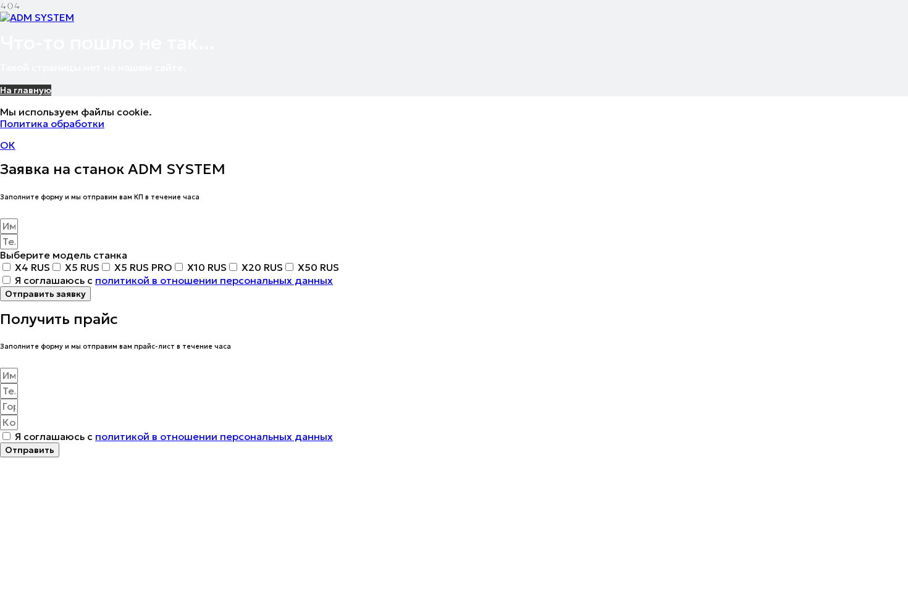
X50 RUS (318, 267)
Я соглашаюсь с (174, 280)
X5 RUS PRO (143, 267)
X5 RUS (82, 267)
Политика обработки (52, 123)
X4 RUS (32, 267)
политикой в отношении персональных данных (214, 280)
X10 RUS (207, 267)
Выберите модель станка (63, 255)
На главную (25, 90)
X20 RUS (262, 267)
